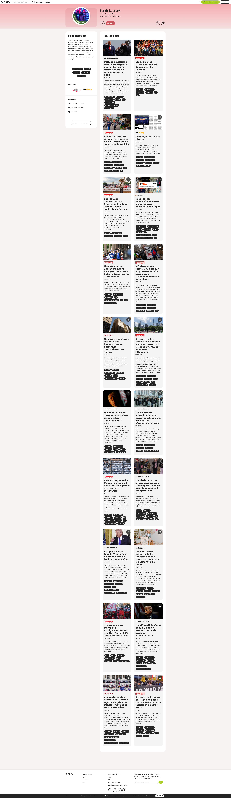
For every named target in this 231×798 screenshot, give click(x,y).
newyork (122, 378)
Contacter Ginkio (114, 774)
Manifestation (109, 658)
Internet (139, 229)
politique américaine (111, 105)
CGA (109, 780)
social (115, 375)
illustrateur (140, 597)
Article (122, 449)
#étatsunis (150, 310)
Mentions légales (114, 782)
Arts (152, 594)
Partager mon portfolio (81, 123)
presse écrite (109, 734)
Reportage (85, 72)
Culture (150, 588)
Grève (118, 658)
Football (139, 378)
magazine (108, 375)
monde (146, 736)
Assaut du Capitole (111, 743)
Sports (138, 381)
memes (154, 235)
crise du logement (111, 378)
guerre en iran (121, 592)
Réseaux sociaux (153, 226)
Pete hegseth (109, 108)
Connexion (225, 2)
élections (148, 162)
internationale (110, 740)
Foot (155, 378)
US (121, 170)
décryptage (109, 99)
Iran (113, 587)
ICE (157, 519)
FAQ (84, 777)
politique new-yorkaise (121, 661)
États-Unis (81, 76)
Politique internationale (144, 238)
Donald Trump (109, 592)
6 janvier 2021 (124, 743)
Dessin (147, 594)
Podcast (85, 780)
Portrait (139, 591)
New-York (146, 381)
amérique (139, 450)
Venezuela (148, 733)
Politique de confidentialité (144, 796)
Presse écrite (119, 165)
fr (200, 2)
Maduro (139, 736)
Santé (107, 655)
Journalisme (151, 308)
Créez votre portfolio (210, 2)
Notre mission (87, 774)
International (77, 69)
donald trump (109, 102)
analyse (117, 99)
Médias (47, 2)
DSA (137, 95)
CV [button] (102, 23)
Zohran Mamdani (110, 303)
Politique (76, 72)
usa (123, 99)
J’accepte (160, 796)
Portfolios (39, 2)
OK (161, 782)
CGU (109, 777)
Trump (125, 236)
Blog (84, 782)
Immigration (109, 167)
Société (87, 69)
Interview (117, 731)
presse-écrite (121, 452)
